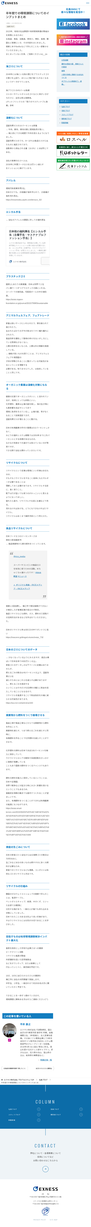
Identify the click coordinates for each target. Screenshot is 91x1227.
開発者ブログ (66, 119)
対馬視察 (64, 60)
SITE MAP (54, 1220)
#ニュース (22, 576)
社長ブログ (10, 26)
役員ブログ (65, 111)
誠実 (63, 71)
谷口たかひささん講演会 (44, 1068)
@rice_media (19, 556)
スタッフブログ (67, 115)
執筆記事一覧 (46, 1060)
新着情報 (64, 123)
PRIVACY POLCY (39, 1220)
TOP (19, 1080)
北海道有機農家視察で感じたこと (15, 1068)
